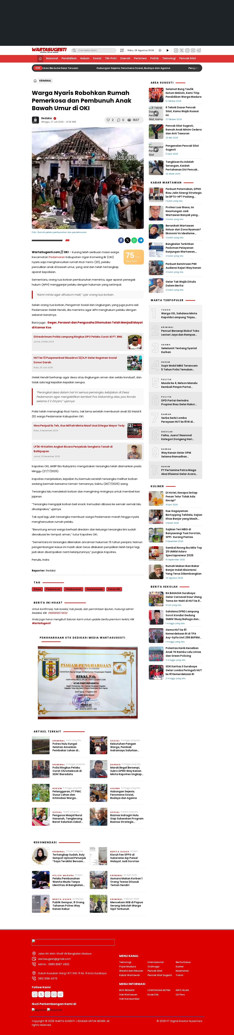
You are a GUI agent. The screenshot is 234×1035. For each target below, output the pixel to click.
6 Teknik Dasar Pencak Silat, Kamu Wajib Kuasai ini (182, 111)
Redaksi (46, 118)
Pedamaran (57, 257)
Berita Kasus (119, 851)
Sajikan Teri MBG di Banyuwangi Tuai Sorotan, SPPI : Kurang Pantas (183, 533)
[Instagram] (187, 50)
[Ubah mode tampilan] (159, 50)
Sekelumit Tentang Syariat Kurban (179, 350)
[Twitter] (181, 50)
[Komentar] (118, 120)
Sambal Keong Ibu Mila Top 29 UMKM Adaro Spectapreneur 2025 (184, 551)
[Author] (35, 120)
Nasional (52, 58)
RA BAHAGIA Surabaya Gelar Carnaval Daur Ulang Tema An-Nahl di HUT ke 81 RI (184, 598)
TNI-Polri (111, 58)
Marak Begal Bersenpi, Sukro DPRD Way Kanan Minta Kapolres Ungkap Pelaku (126, 771)
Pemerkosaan (95, 589)
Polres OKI (114, 589)
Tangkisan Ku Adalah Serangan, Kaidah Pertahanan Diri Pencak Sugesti (181, 167)
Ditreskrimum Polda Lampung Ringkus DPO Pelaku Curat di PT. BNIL (78, 337)
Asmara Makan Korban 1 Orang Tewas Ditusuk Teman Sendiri (126, 882)
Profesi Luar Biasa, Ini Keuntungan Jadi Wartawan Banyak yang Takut (182, 213)
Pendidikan (69, 58)
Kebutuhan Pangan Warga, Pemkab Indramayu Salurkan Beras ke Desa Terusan (125, 747)
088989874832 (57, 613)
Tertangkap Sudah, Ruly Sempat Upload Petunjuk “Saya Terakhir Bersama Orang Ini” (69, 858)
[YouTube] (193, 50)
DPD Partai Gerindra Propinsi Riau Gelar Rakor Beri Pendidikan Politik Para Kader (179, 402)
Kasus (37, 589)
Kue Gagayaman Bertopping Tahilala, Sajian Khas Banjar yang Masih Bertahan (184, 516)
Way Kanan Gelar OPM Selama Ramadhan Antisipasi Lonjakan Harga (179, 455)
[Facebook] (176, 50)
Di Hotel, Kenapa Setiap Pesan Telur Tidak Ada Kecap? (181, 496)
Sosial (97, 58)
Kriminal (45, 80)
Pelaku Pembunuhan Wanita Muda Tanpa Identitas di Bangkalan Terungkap (67, 882)
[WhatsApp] (134, 240)
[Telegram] (198, 50)
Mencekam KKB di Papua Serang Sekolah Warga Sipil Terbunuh (126, 906)
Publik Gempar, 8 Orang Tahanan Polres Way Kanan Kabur (68, 906)
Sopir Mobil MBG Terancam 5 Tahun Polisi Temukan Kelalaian (179, 368)
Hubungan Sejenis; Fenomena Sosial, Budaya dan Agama (128, 68)
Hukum (84, 58)
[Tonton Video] (167, 50)
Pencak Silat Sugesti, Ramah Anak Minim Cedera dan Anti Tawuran (184, 129)
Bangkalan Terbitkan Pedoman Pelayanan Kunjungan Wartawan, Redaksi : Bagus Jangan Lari (181, 251)
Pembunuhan (73, 589)
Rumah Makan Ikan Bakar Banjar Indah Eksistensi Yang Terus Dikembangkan (184, 570)
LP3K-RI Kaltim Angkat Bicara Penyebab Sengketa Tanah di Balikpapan (73, 449)
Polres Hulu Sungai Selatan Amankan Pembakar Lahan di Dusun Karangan (65, 747)
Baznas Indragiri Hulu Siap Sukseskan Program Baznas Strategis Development (127, 819)
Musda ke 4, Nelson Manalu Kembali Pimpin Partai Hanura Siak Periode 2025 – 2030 (179, 385)
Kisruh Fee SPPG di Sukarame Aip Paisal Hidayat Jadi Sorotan (124, 858)
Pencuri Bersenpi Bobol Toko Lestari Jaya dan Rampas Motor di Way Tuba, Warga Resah (180, 333)
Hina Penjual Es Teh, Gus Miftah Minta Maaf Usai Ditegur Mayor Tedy (79, 425)
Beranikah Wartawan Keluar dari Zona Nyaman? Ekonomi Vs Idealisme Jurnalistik (183, 231)
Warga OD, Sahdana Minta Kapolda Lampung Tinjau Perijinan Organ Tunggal (179, 315)
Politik (154, 58)
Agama (115, 788)
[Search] (74, 50)
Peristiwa (140, 58)
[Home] (40, 58)
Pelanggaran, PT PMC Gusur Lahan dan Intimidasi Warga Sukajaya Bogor (66, 795)
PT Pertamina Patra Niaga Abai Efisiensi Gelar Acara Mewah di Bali (178, 472)
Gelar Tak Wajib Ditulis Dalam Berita (181, 283)
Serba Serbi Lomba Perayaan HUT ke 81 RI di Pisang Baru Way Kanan (177, 420)
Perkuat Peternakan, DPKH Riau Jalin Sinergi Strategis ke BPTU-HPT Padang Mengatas (184, 194)
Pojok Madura (63, 875)
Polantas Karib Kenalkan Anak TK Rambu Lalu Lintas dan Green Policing (183, 652)
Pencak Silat (187, 58)
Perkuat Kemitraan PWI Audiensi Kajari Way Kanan (184, 266)
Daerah (125, 58)
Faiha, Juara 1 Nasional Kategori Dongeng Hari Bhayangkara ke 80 (176, 437)
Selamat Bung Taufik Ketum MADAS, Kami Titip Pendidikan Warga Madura (183, 93)
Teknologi (169, 58)
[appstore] (39, 1010)
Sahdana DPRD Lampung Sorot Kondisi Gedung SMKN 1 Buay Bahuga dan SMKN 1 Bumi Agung (182, 617)
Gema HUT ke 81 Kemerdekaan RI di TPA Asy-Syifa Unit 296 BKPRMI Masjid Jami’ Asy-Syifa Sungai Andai (183, 637)
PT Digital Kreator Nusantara (184, 1021)
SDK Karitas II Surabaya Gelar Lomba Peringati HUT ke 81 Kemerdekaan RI (184, 670)
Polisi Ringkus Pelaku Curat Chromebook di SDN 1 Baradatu (67, 771)
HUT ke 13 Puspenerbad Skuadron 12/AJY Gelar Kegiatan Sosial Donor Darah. (75, 360)
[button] (123, 50)
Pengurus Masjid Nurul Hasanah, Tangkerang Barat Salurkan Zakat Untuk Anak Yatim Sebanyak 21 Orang (67, 819)
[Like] (108, 120)
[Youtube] (54, 994)
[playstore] (54, 1010)
